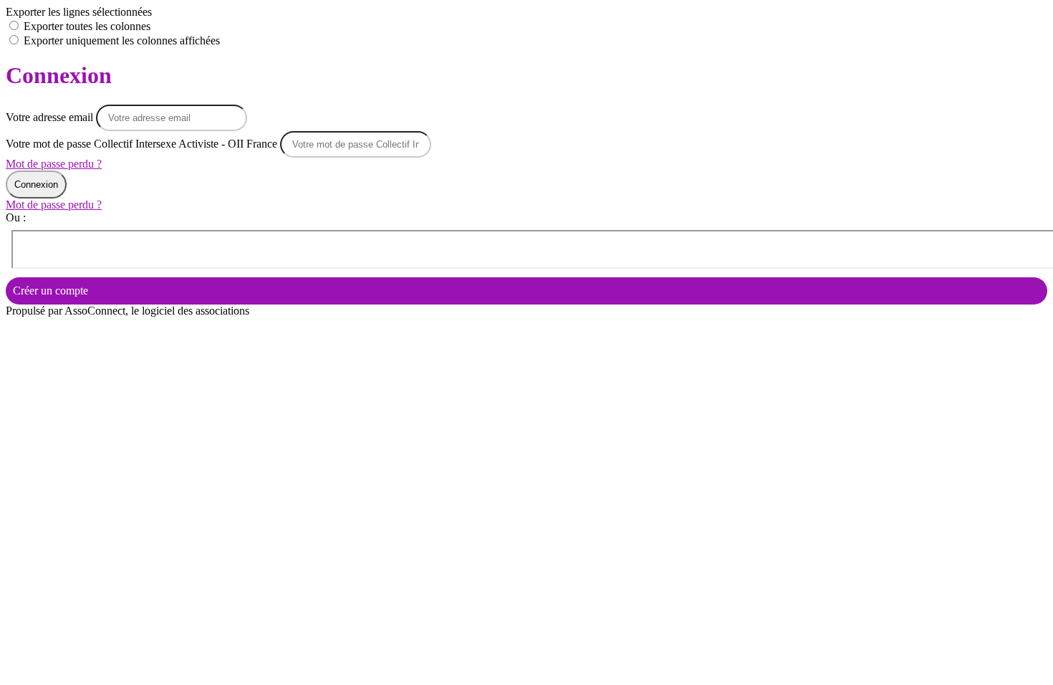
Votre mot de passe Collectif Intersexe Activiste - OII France (141, 144)
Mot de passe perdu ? (54, 164)
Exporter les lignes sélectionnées (79, 12)
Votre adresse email (51, 117)
